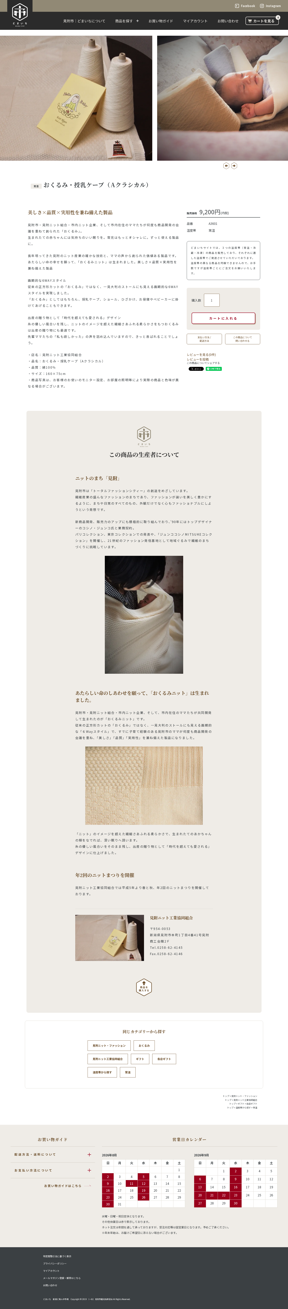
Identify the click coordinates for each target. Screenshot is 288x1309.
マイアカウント (195, 20)
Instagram (273, 6)
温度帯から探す (102, 1072)
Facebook (248, 6)
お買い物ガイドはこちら (63, 1185)
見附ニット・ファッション (109, 1045)
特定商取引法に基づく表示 (57, 1256)
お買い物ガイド (161, 20)
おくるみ (144, 1045)
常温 (127, 1072)
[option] (144, 98)
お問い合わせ (228, 20)
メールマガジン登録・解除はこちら (62, 1278)
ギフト (140, 1059)
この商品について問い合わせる (242, 338)
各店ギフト (164, 1059)
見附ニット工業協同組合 (108, 1059)
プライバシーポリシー (55, 1263)
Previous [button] (226, 165)
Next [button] (234, 165)
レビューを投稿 (198, 359)
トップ (226, 1096)
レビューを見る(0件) (201, 354)
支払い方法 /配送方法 (204, 338)
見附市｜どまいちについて (84, 20)
